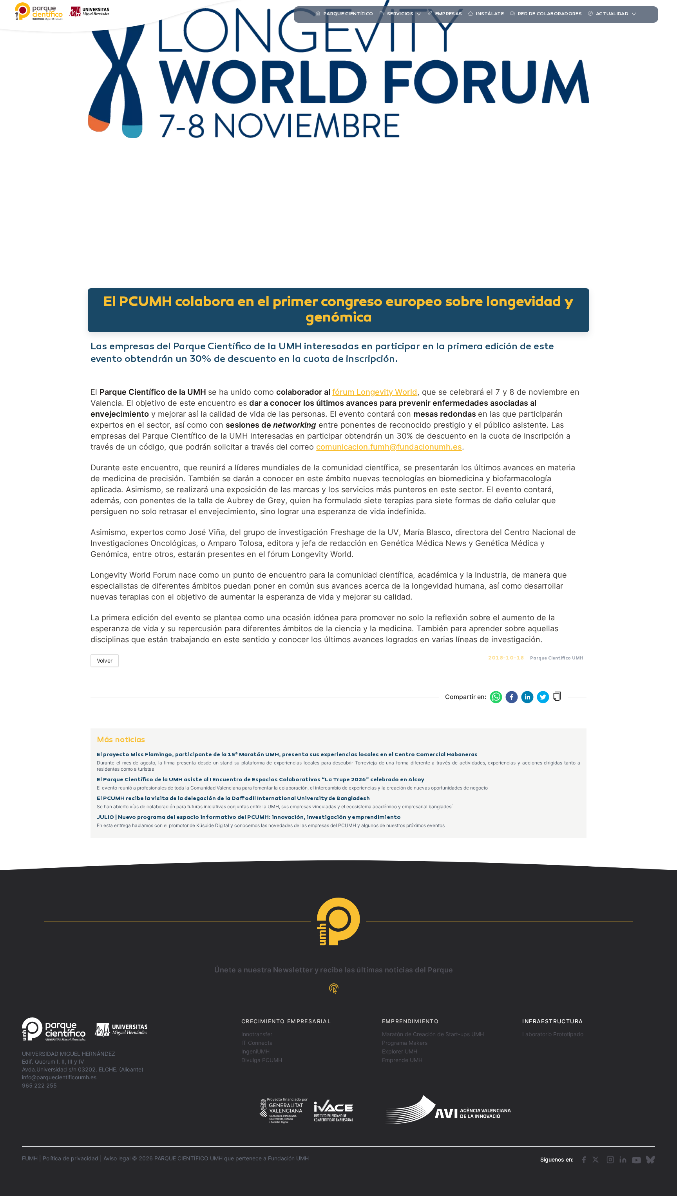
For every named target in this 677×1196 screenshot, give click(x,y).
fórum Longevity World (374, 392)
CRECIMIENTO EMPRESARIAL (286, 1021)
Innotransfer (256, 1034)
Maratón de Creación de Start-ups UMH (433, 1034)
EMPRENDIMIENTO (410, 1021)
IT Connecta (257, 1042)
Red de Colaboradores (550, 14)
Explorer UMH (399, 1051)
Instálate (490, 14)
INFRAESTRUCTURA (552, 1021)
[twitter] (543, 697)
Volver (104, 660)
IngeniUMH (255, 1051)
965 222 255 (39, 1085)
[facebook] (511, 697)
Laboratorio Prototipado (552, 1034)
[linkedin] (527, 697)
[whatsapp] (496, 697)
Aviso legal (116, 1158)
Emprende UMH (402, 1060)
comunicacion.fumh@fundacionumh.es (389, 447)
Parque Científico (348, 14)
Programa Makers (404, 1042)
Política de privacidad (70, 1158)
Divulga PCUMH (261, 1060)
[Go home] (84, 1029)
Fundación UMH (288, 1158)
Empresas (448, 14)
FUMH (30, 1158)
